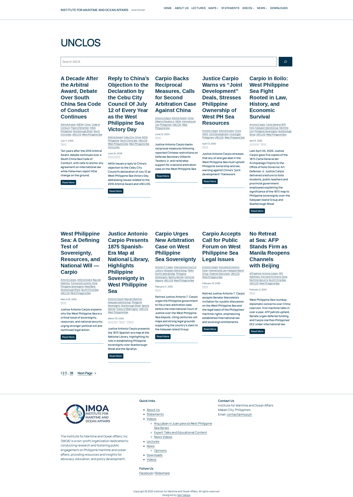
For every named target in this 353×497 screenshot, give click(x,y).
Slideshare (162, 473)
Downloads (155, 455)
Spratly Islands (175, 277)
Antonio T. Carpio (164, 267)
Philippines (66, 131)
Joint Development (219, 134)
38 (71, 373)
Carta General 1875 (276, 124)
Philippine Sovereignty (265, 131)
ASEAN (80, 124)
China (88, 124)
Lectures (254, 144)
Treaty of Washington (127, 308)
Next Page (87, 373)
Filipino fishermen (80, 127)
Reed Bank (90, 286)
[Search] (285, 61)
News (63, 144)
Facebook (146, 473)
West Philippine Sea (92, 134)
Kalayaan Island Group (266, 127)
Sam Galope (183, 495)
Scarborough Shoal (83, 131)
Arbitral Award (68, 124)
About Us (153, 410)
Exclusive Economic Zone (84, 283)
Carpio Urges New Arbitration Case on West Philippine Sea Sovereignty (175, 246)
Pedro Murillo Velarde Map (174, 272)
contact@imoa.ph (239, 414)
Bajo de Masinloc (133, 298)
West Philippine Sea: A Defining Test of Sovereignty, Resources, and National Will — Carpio (80, 253)
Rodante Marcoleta (220, 273)
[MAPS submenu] (217, 8)
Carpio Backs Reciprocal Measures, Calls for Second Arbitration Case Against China (175, 94)
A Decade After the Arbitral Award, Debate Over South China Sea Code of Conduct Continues (81, 97)
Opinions (160, 450)
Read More (68, 182)
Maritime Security (258, 280)
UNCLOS (76, 134)
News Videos (163, 437)
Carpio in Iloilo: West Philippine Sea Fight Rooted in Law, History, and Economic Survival (269, 97)
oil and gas (234, 134)
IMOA (93, 127)
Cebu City (129, 137)
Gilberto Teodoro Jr (164, 121)
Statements (114, 156)
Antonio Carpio (163, 118)
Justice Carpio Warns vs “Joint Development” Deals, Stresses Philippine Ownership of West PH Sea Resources (222, 100)
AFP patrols (255, 273)
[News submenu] (266, 8)
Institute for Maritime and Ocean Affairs (94, 10)
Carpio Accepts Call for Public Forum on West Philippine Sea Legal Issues (221, 246)
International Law (217, 270)
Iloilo (251, 127)
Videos (130, 321)
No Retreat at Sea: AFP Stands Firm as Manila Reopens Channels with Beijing (269, 249)
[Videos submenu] (253, 8)
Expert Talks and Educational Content (180, 432)
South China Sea (128, 140)
